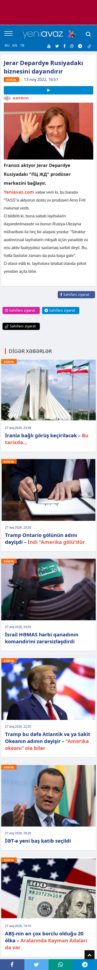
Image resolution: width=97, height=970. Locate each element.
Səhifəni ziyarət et (74, 298)
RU (7, 45)
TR (22, 45)
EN (14, 45)
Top (90, 955)
